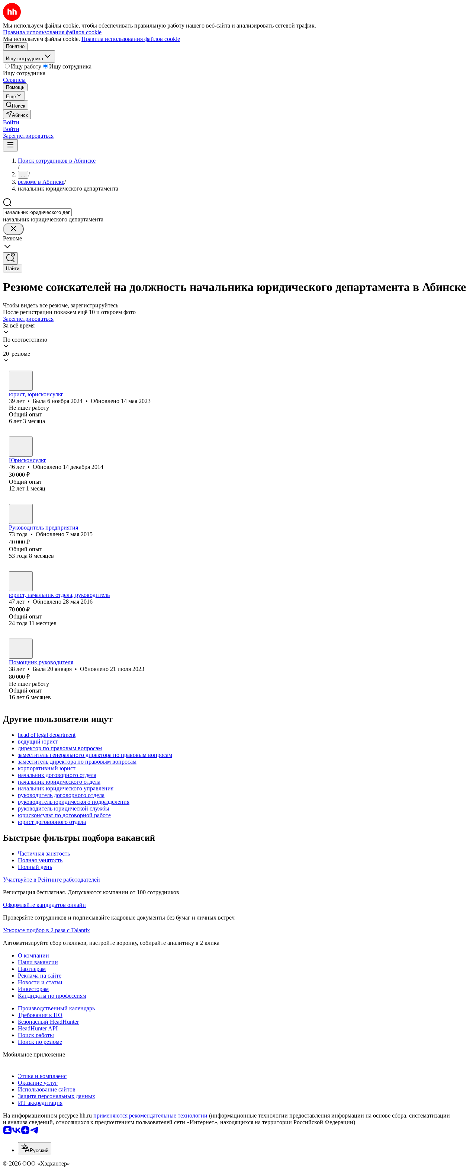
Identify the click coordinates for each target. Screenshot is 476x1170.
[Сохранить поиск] (10, 258)
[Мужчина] (21, 447)
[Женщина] (21, 381)
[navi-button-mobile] (10, 145)
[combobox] (37, 212)
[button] (11, 122)
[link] (15, 105)
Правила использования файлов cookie (130, 39)
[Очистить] (13, 229)
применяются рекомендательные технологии (150, 1115)
